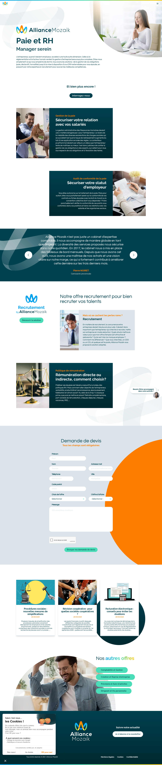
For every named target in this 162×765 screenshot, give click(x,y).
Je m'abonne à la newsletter (128, 734)
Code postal (57, 484)
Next (133, 255)
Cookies (120, 757)
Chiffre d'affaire (97, 494)
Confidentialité (132, 757)
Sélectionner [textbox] (57, 499)
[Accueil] (5, 3)
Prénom (55, 454)
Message (55, 505)
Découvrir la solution (31, 320)
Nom (54, 464)
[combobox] (67, 499)
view (35, 608)
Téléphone (56, 474)
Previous (28, 255)
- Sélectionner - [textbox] (97, 499)
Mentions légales (107, 757)
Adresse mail (96, 464)
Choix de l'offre (58, 494)
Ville (92, 474)
